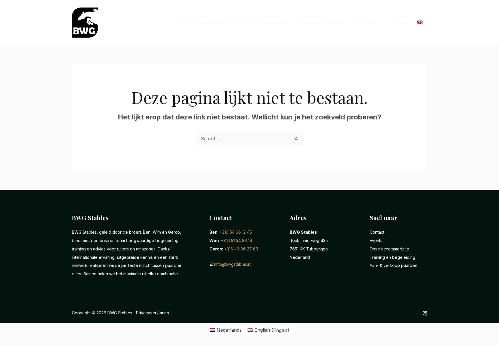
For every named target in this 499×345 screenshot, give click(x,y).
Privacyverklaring (152, 312)
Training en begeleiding (202, 22)
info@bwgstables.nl (232, 264)
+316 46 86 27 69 (241, 248)
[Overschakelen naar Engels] (420, 22)
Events (400, 22)
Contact (377, 232)
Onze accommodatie (323, 22)
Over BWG (366, 22)
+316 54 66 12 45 (235, 232)
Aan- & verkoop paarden (264, 22)
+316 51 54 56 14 (236, 240)
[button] (381, 22)
